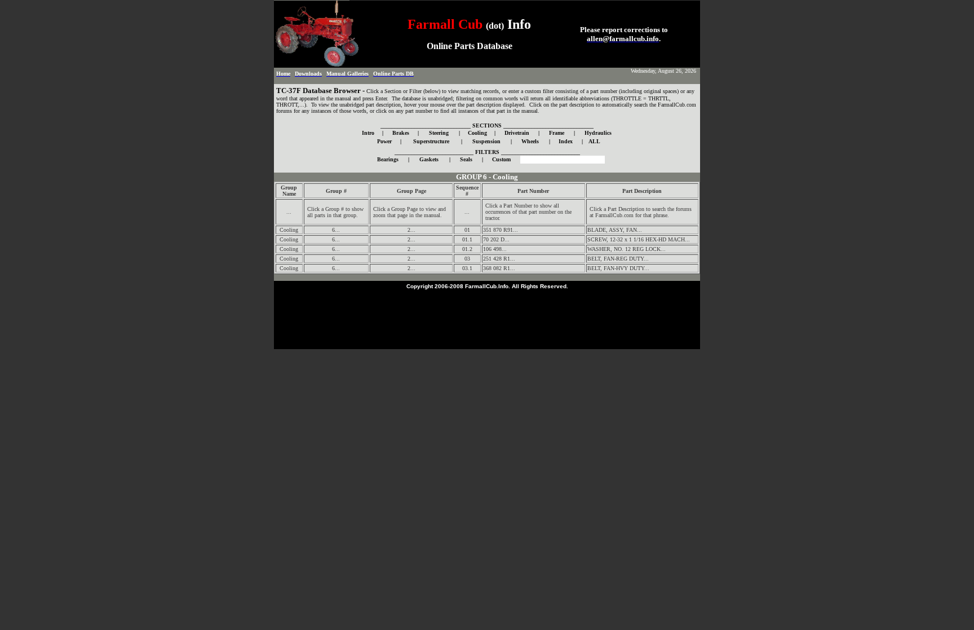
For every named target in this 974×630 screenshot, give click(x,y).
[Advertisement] (487, 317)
